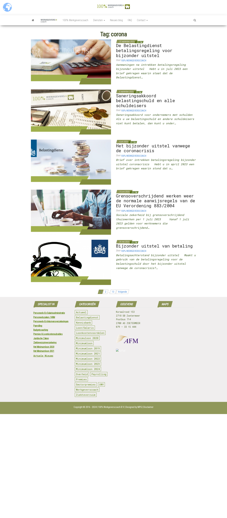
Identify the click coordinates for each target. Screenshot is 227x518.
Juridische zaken (41, 338)
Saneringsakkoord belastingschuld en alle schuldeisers (145, 100)
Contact (141, 20)
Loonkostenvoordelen (90, 333)
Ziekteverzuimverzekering (44, 342)
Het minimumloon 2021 (43, 351)
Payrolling (37, 325)
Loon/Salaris (85, 327)
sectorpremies (86, 384)
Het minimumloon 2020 (43, 346)
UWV (101, 384)
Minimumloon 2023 (88, 363)
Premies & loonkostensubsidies (48, 334)
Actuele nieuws (43, 355)
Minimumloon (84, 343)
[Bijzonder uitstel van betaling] (71, 262)
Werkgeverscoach (87, 389)
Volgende (122, 291)
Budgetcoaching (40, 330)
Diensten (98, 20)
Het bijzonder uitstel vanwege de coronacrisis (153, 148)
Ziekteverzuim (85, 394)
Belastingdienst (87, 317)
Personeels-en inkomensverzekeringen (50, 321)
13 (113, 291)
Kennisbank (83, 322)
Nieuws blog (116, 20)
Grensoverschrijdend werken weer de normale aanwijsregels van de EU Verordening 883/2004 (155, 200)
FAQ (130, 20)
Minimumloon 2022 (88, 358)
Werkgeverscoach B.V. (114, 407)
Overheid (82, 374)
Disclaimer (148, 407)
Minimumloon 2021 (88, 353)
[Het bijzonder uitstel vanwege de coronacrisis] (71, 162)
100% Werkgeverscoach (75, 20)
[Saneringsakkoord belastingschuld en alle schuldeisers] (71, 111)
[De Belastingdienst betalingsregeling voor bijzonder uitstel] (71, 61)
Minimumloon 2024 (88, 369)
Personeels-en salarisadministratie (49, 313)
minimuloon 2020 (87, 338)
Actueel (81, 312)
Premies (81, 379)
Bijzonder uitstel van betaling (154, 246)
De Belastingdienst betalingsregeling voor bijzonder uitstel (144, 50)
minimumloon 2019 (88, 348)
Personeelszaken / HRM (44, 317)
